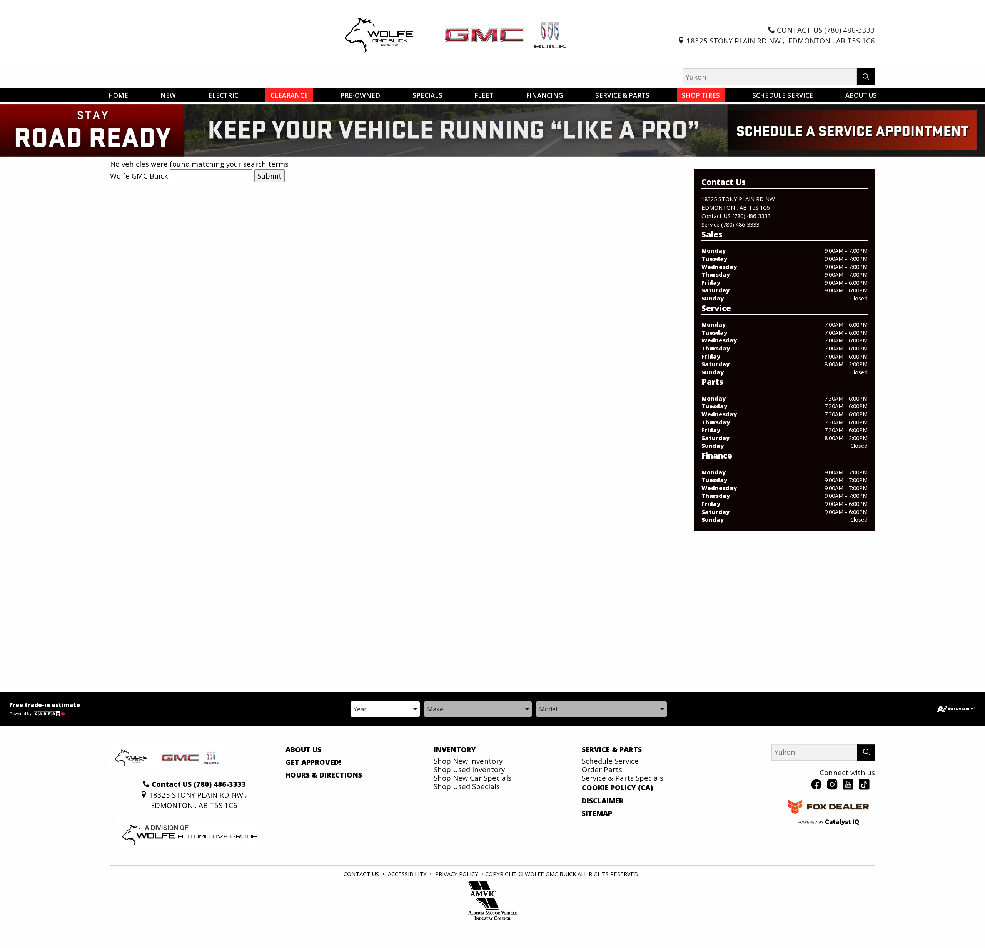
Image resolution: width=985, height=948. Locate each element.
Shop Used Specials (467, 786)
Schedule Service (610, 761)
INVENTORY (455, 749)
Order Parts (602, 769)
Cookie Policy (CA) (617, 787)
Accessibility (407, 874)
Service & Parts (612, 749)
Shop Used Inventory (469, 769)
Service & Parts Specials (622, 778)
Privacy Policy (456, 874)
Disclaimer (603, 800)
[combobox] (385, 708)
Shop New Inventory (468, 761)
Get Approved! (313, 762)
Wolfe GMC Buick (139, 175)
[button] (118, 95)
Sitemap (597, 813)
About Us (303, 749)
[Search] (866, 76)
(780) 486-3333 (751, 216)
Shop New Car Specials (472, 778)
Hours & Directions (323, 775)
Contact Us (361, 874)
